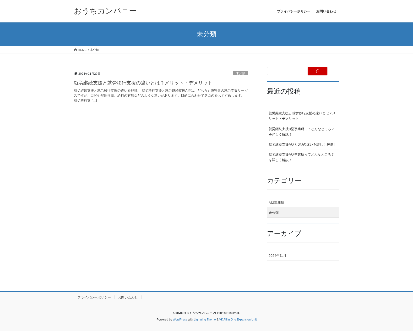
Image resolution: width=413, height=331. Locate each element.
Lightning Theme (205, 319)
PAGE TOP (399, 317)
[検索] (317, 71)
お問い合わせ (128, 297)
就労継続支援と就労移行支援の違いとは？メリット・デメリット (143, 82)
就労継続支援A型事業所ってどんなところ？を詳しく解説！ (301, 157)
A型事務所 (276, 203)
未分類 (240, 73)
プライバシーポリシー (94, 297)
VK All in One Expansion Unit (238, 319)
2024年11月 (277, 255)
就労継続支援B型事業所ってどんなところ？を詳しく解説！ (301, 131)
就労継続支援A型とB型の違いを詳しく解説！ (303, 144)
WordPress (180, 319)
